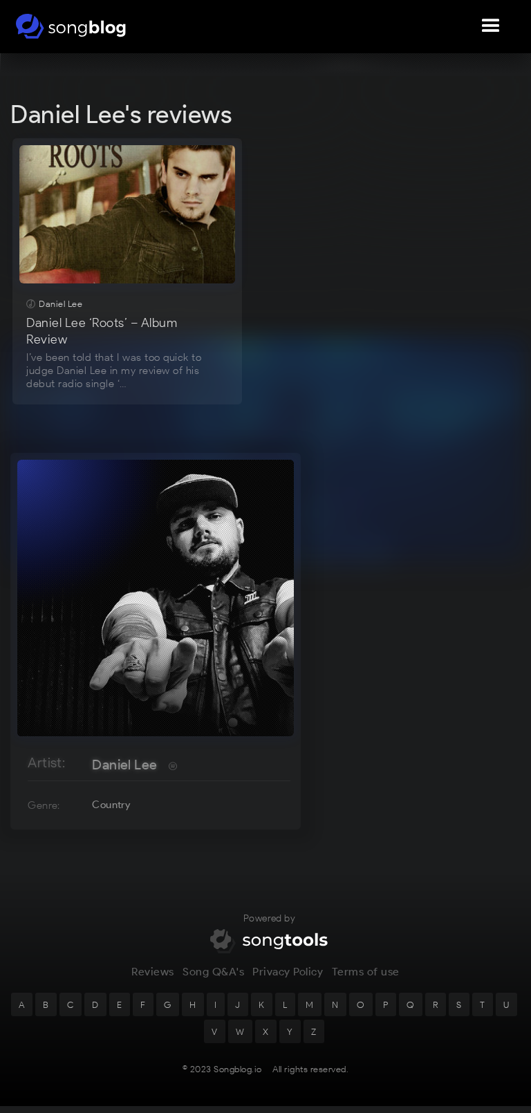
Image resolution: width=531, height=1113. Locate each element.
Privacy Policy (287, 971)
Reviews (152, 971)
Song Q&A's (213, 971)
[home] (71, 26)
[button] (491, 26)
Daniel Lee (124, 764)
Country (111, 804)
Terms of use (366, 971)
